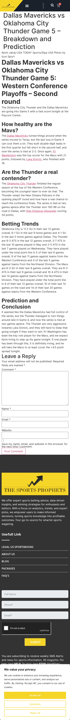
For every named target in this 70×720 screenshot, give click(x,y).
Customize (35, 704)
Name (6, 408)
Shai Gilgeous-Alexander (41, 211)
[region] (35, 692)
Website (6, 430)
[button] (27, 5)
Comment (9, 369)
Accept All (35, 695)
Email (6, 419)
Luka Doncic (34, 159)
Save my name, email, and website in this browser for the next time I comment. (35, 445)
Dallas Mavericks (17, 135)
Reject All (35, 713)
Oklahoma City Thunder (21, 183)
